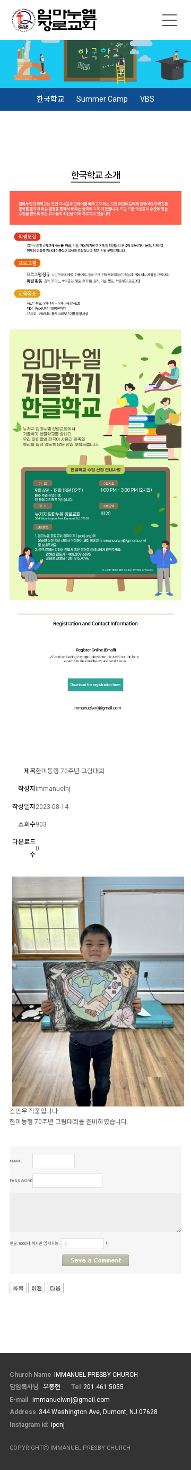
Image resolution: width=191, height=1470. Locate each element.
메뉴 (169, 20)
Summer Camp (102, 99)
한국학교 (50, 99)
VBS (147, 99)
